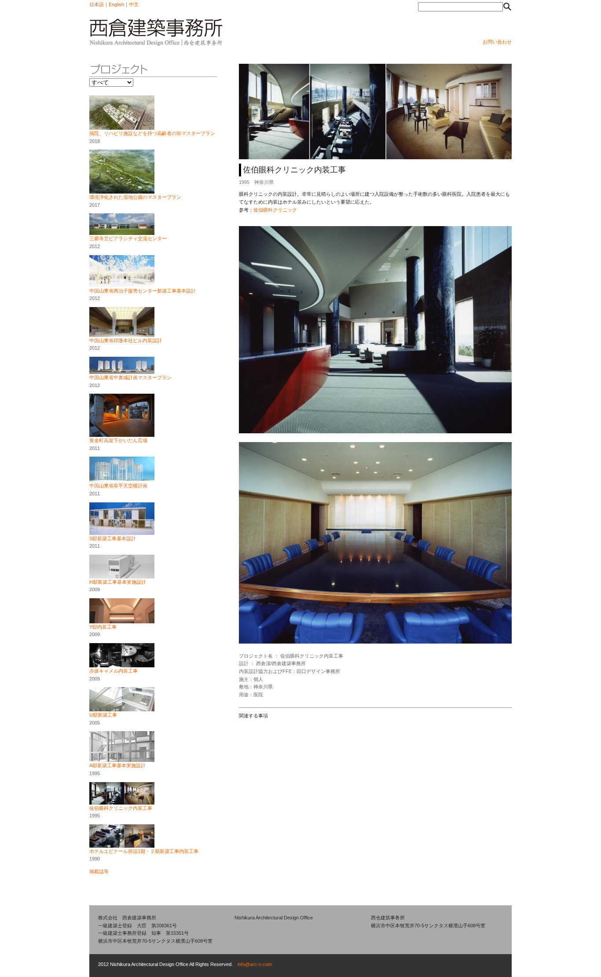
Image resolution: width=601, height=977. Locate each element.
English (116, 4)
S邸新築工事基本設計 (112, 538)
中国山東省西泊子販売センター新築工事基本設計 (142, 290)
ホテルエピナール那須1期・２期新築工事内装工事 (143, 851)
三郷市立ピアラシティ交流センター (128, 238)
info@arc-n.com (255, 964)
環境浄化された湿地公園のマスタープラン (135, 197)
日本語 (96, 4)
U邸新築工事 (103, 714)
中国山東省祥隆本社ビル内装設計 (125, 340)
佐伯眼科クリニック (275, 209)
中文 (134, 4)
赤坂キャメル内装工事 (113, 670)
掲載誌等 (99, 871)
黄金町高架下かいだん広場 (118, 440)
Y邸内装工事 (103, 626)
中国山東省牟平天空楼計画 (118, 485)
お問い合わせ (497, 41)
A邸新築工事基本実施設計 (117, 765)
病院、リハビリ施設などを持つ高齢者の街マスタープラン (152, 133)
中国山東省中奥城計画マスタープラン (130, 377)
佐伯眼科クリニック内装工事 (120, 808)
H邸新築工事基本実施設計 (117, 582)
